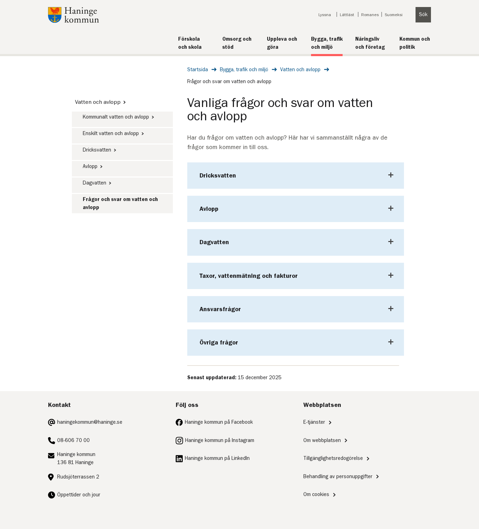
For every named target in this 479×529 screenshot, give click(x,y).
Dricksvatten (97, 150)
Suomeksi (394, 15)
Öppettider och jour (78, 494)
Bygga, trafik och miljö (244, 69)
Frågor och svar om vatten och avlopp (120, 203)
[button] (295, 175)
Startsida (197, 69)
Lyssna (324, 15)
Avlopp (90, 166)
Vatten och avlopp (300, 69)
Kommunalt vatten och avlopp (116, 117)
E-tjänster (314, 422)
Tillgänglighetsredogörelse (333, 458)
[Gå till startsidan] (73, 21)
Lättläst (347, 15)
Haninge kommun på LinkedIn (217, 458)
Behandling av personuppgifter (337, 476)
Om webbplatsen (322, 440)
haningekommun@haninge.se (89, 422)
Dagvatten (94, 183)
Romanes (370, 15)
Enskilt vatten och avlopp (111, 133)
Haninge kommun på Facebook (219, 422)
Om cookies (316, 494)
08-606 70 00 (73, 440)
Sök (423, 14)
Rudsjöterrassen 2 (78, 477)
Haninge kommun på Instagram (219, 440)
